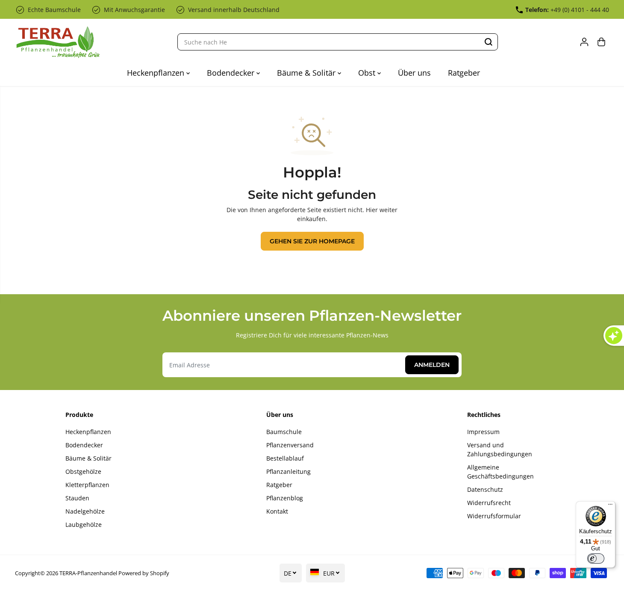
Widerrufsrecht (489, 503)
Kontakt (277, 511)
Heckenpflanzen (156, 73)
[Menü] (610, 506)
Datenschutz (485, 489)
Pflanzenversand (290, 445)
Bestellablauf (285, 458)
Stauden (77, 498)
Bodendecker (231, 73)
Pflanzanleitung (288, 471)
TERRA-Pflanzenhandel (88, 573)
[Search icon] (488, 41)
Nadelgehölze (85, 511)
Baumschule (284, 432)
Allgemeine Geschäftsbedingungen (500, 471)
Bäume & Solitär (307, 73)
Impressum (483, 432)
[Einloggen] (584, 42)
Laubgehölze (83, 524)
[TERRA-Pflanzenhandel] (57, 42)
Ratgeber (464, 73)
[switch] (595, 558)
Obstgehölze (83, 471)
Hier (372, 210)
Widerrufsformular (494, 516)
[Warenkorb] (601, 42)
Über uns (414, 73)
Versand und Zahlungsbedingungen (499, 449)
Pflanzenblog (284, 498)
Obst (367, 73)
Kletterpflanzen (87, 485)
